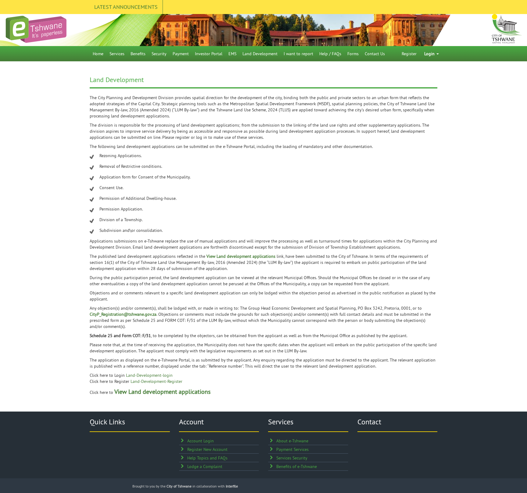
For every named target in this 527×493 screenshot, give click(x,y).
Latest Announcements (126, 6)
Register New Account (207, 449)
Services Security (291, 458)
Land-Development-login (149, 375)
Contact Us (375, 53)
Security (159, 53)
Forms (353, 53)
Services (116, 53)
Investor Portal (208, 53)
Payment (181, 53)
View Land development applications (240, 256)
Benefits (138, 53)
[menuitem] (98, 53)
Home (98, 53)
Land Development (260, 53)
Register (409, 53)
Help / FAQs (330, 53)
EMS (232, 53)
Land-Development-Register (156, 381)
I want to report (298, 53)
